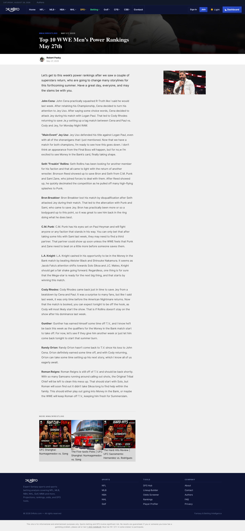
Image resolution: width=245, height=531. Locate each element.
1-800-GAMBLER (94, 527)
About (188, 485)
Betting (95, 9)
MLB (52, 9)
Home (32, 9)
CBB (127, 9)
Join (203, 9)
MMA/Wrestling (48, 33)
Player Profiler (150, 504)
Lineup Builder (150, 490)
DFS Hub (147, 485)
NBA (63, 9)
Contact (138, 9)
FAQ (187, 499)
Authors (40, 2)
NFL (42, 9)
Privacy (189, 504)
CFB (117, 9)
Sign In (193, 9)
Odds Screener (151, 494)
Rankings (148, 499)
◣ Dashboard (232, 9)
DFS (83, 9)
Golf (107, 9)
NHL (73, 9)
